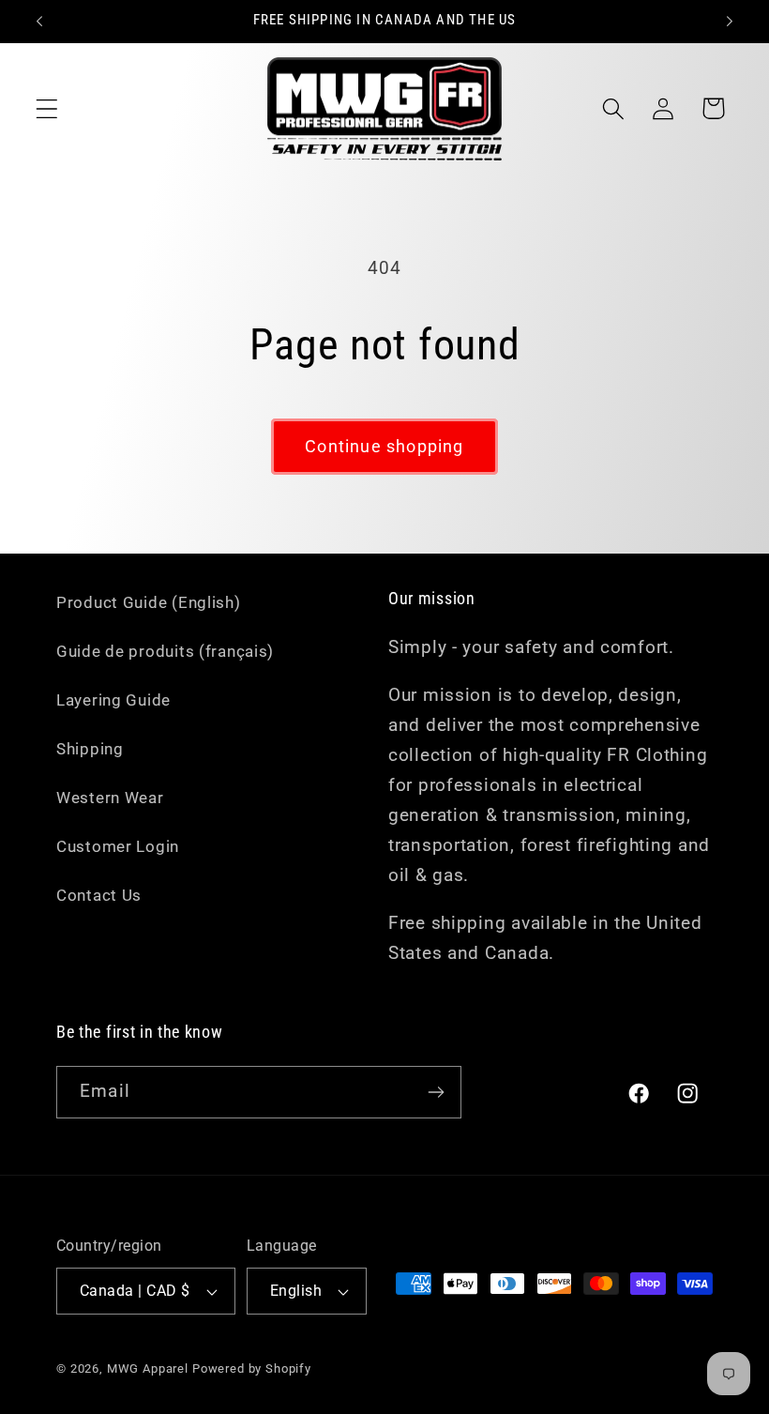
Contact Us (99, 895)
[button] (47, 108)
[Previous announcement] (39, 21)
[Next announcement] (729, 21)
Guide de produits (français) (165, 651)
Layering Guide (113, 700)
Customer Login (117, 846)
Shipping (90, 748)
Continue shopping (384, 446)
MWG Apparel (147, 1368)
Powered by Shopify (251, 1368)
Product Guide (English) (148, 602)
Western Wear (110, 797)
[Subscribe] (435, 1092)
